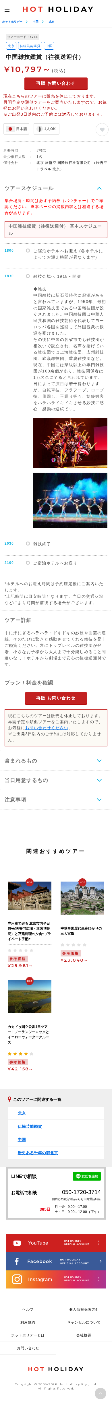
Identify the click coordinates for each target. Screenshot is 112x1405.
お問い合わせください (46, 727)
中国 (35, 21)
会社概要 (83, 1335)
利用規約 (27, 1322)
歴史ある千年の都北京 (38, 1152)
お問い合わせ (28, 1348)
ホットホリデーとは (28, 1335)
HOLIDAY (58, 9)
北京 (52, 21)
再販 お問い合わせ (56, 83)
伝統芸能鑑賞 (30, 46)
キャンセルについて (84, 1322)
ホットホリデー (12, 21)
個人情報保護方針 (84, 1309)
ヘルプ (28, 1309)
